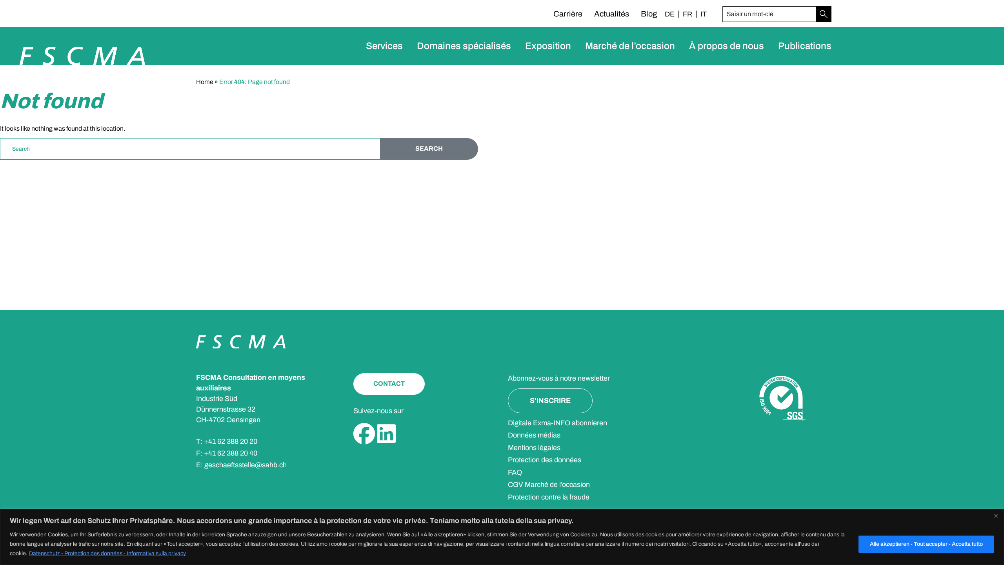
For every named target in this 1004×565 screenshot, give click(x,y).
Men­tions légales (534, 448)
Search (429, 148)
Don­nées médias (534, 435)
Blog (649, 13)
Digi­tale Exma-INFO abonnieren (557, 423)
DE (670, 14)
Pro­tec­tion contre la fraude (548, 497)
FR (687, 14)
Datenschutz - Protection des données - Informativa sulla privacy (107, 553)
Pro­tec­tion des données (544, 460)
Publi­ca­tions (804, 46)
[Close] (995, 515)
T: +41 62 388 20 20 (226, 441)
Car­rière (567, 13)
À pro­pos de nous (726, 46)
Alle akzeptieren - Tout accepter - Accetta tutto (926, 544)
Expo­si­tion (548, 46)
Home (204, 81)
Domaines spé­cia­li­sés (464, 46)
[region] (502, 537)
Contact (389, 383)
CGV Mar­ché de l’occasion (549, 484)
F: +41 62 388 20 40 (226, 453)
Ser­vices (384, 46)
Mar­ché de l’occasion (630, 46)
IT (703, 14)
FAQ (515, 472)
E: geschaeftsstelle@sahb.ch (241, 465)
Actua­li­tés (611, 13)
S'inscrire (550, 401)
